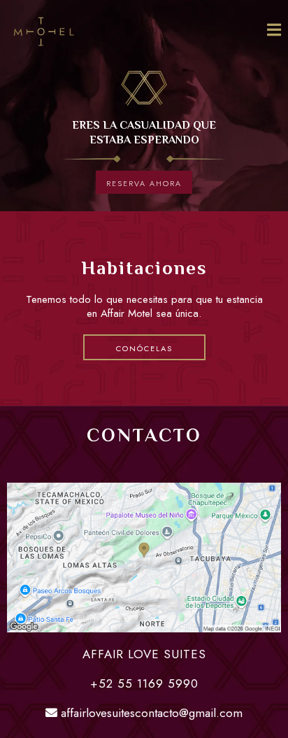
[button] (274, 31)
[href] (144, 557)
